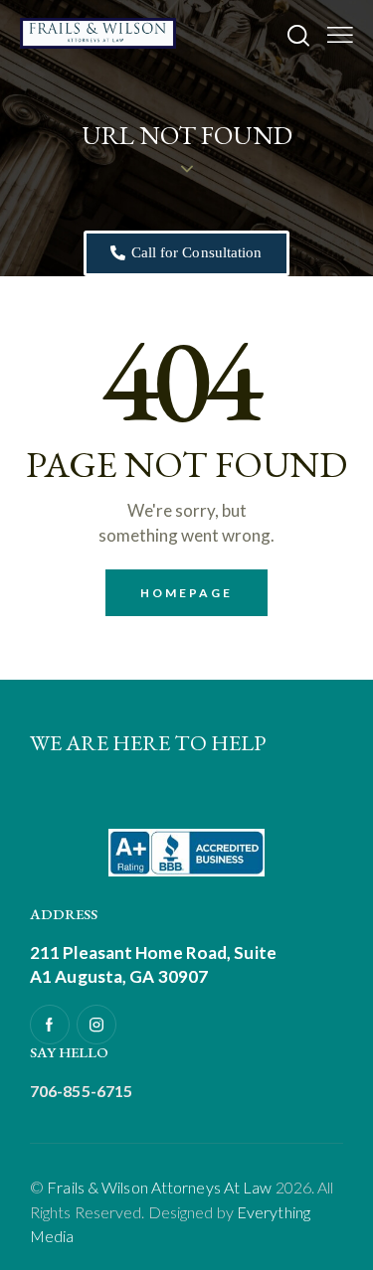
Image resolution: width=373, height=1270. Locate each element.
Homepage (187, 592)
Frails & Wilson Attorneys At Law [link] (159, 1187)
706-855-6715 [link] (81, 1090)
